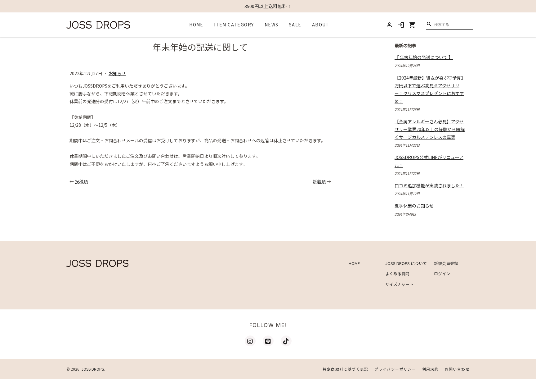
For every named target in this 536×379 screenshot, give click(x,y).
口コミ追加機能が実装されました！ (429, 185)
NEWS (272, 24)
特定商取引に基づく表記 (345, 369)
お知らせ (117, 73)
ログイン (442, 273)
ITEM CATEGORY (234, 24)
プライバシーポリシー (395, 369)
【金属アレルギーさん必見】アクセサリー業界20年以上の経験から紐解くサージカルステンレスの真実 (430, 129)
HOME (196, 24)
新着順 (319, 181)
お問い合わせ (457, 369)
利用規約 (430, 369)
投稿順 (81, 181)
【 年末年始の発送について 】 (424, 57)
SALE (295, 24)
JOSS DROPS (93, 369)
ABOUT (320, 24)
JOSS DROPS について (406, 263)
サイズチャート (399, 284)
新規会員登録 (446, 263)
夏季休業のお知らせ (414, 206)
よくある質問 (397, 273)
